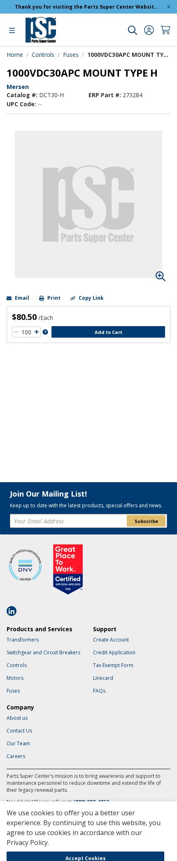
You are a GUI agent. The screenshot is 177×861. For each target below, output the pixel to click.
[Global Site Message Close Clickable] (168, 6)
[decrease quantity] (16, 332)
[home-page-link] (41, 30)
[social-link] (14, 611)
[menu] (12, 30)
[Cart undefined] (165, 30)
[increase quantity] (36, 332)
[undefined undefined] (132, 30)
